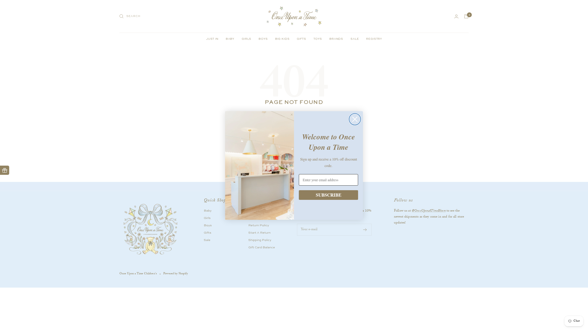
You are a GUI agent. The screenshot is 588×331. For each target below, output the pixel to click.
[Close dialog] (355, 119)
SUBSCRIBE (328, 195)
